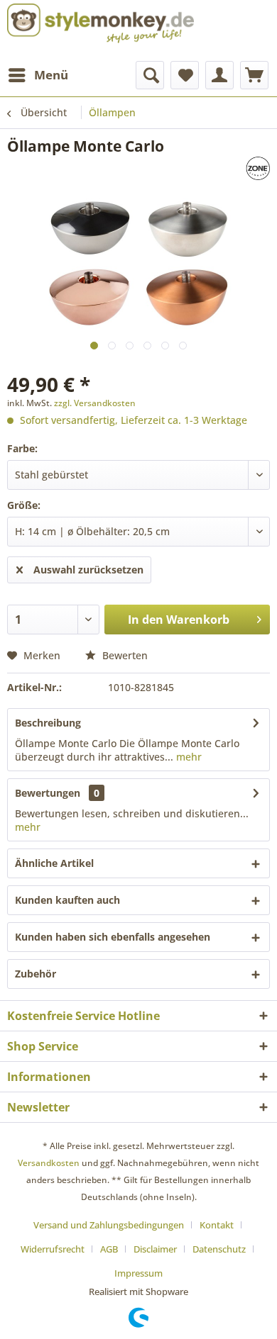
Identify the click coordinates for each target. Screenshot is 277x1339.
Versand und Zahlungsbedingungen (108, 1224)
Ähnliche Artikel (54, 863)
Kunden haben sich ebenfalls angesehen (112, 936)
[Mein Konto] (219, 75)
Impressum (138, 1273)
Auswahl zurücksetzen (88, 569)
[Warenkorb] (254, 75)
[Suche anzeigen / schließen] (150, 75)
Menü (51, 75)
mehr (187, 756)
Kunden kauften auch (67, 900)
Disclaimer (155, 1249)
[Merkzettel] (184, 75)
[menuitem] (37, 75)
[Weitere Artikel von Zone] (225, 168)
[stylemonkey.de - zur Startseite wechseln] (100, 23)
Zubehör (35, 973)
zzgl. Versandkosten (95, 403)
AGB (109, 1249)
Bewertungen (47, 793)
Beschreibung (48, 722)
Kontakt (217, 1224)
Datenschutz (219, 1249)
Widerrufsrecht (53, 1249)
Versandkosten (49, 1163)
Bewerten (123, 655)
